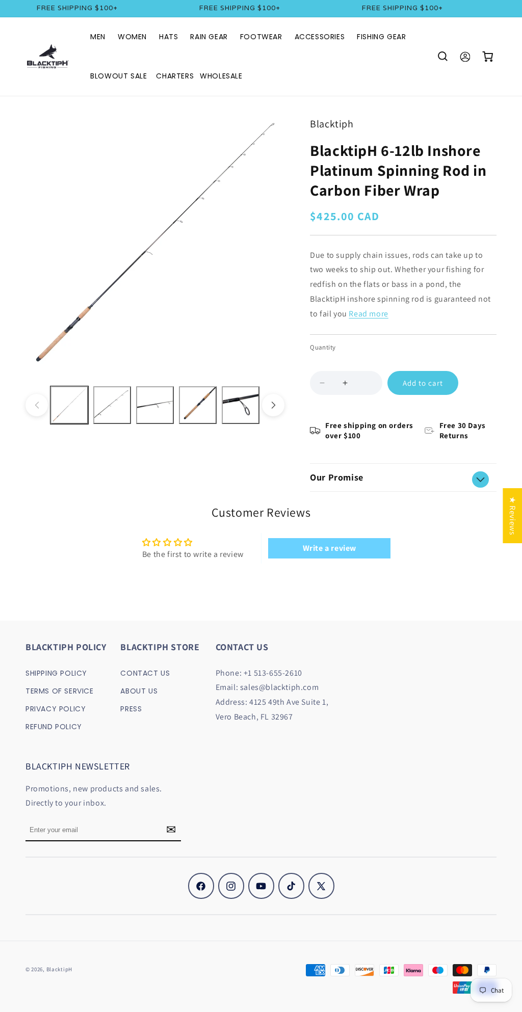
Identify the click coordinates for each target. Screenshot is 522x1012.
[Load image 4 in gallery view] (198, 405)
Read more (368, 313)
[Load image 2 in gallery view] (112, 405)
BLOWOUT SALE (118, 76)
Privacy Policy (55, 709)
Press (131, 709)
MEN (98, 37)
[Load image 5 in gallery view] (240, 405)
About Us (139, 691)
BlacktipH (59, 969)
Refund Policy (53, 727)
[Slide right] (273, 405)
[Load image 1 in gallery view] (69, 405)
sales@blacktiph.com (279, 687)
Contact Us (145, 673)
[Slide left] (36, 405)
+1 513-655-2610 (273, 673)
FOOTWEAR (261, 37)
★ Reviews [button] (512, 515)
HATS (168, 37)
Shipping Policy (56, 673)
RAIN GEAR (208, 37)
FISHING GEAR (381, 37)
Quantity (322, 347)
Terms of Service (59, 691)
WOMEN (132, 37)
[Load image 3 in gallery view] (155, 405)
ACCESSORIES (320, 37)
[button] (442, 56)
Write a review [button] (329, 548)
